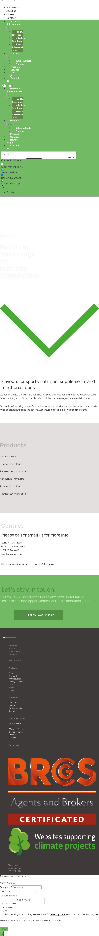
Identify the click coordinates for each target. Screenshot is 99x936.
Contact (11, 192)
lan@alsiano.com (11, 554)
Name (4, 883)
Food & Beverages (17, 33)
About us (11, 10)
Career (10, 14)
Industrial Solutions (19, 39)
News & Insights (12, 74)
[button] (38, 615)
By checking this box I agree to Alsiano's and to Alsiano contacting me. (52, 914)
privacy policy (57, 914)
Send (4, 929)
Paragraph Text (8, 903)
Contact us (12, 79)
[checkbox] (14, 165)
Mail (3, 891)
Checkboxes (7, 907)
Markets (15, 53)
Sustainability (14, 7)
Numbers (5, 895)
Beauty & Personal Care (17, 47)
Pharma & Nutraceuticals (13, 23)
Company (6, 887)
